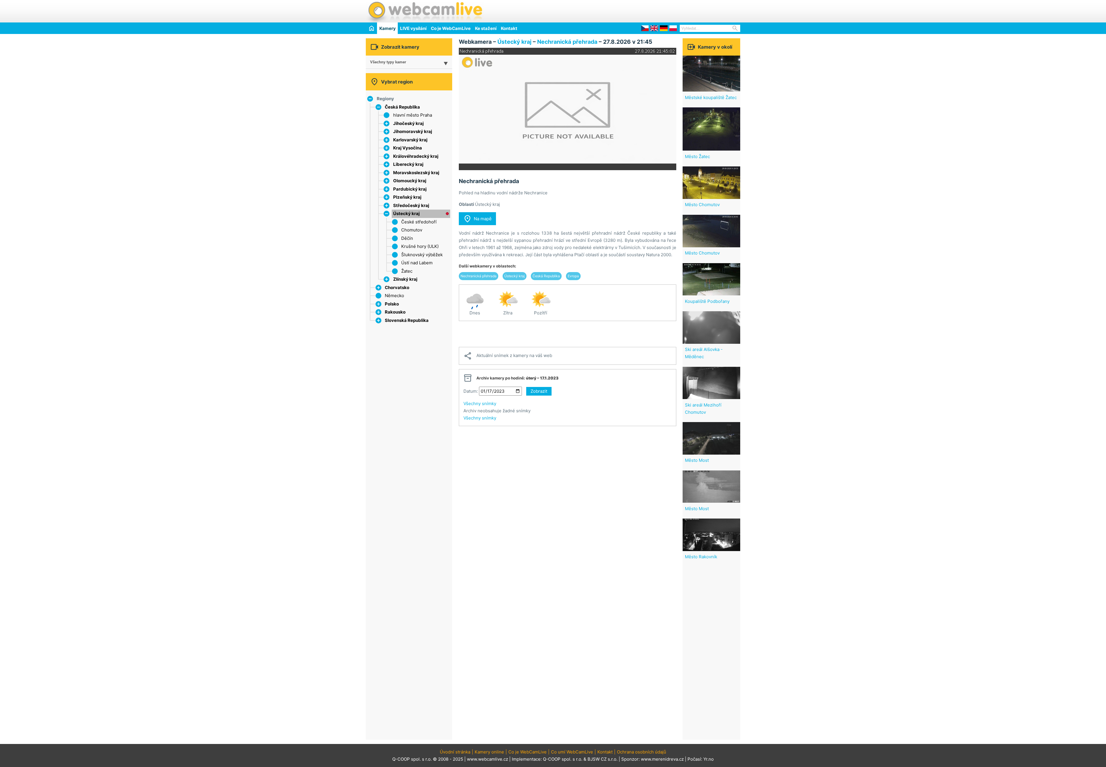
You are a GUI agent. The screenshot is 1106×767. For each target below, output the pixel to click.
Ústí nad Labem (417, 262)
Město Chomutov (702, 204)
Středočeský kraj (411, 205)
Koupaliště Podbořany (707, 301)
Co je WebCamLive (451, 28)
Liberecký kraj (408, 164)
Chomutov (411, 230)
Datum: (470, 391)
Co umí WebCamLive (572, 752)
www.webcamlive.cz (487, 759)
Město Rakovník (701, 556)
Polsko (392, 304)
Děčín (407, 238)
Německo (394, 295)
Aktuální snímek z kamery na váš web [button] (507, 356)
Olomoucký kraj (409, 180)
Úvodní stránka (455, 752)
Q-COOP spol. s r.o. (562, 759)
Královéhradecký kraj (415, 156)
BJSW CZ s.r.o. (603, 759)
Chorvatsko (397, 287)
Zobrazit (539, 391)
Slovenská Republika (407, 320)
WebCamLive (425, 11)
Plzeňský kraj (407, 197)
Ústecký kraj (406, 213)
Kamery (387, 28)
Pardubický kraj (410, 189)
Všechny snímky (479, 403)
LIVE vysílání (413, 28)
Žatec (406, 271)
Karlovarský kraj (410, 140)
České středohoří (419, 222)
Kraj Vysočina (407, 148)
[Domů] (371, 28)
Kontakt (509, 28)
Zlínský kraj (405, 279)
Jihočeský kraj (408, 123)
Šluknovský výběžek (422, 254)
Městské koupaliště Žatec (711, 97)
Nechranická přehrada (567, 41)
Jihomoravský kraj (412, 131)
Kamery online (489, 752)
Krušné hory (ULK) (420, 246)
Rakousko (395, 312)
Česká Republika (402, 107)
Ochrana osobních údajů (641, 752)
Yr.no (708, 759)
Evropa (573, 276)
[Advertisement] (672, 10)
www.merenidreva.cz (662, 759)
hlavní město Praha (412, 115)
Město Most (697, 460)
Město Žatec (697, 156)
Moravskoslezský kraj (416, 172)
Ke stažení (486, 28)
